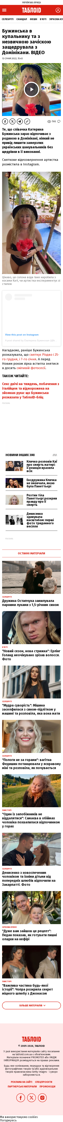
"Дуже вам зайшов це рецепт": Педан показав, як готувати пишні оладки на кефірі (29, 935)
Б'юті (43, 19)
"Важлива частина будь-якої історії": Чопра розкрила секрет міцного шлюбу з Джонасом (27, 990)
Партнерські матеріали (22, 1086)
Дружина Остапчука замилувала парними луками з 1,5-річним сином (30, 603)
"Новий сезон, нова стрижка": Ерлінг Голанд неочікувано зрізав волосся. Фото (31, 655)
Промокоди (47, 1086)
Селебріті (7, 19)
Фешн (33, 19)
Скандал (21, 19)
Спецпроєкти (43, 1082)
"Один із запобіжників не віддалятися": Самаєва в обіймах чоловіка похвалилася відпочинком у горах (31, 820)
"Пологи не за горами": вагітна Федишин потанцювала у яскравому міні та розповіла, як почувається (31, 764)
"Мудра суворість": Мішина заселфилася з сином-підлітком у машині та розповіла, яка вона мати (31, 709)
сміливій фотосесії (31, 368)
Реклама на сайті (21, 1082)
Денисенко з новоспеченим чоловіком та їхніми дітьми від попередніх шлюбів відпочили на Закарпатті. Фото (28, 879)
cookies (33, 1117)
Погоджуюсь (8, 1120)
